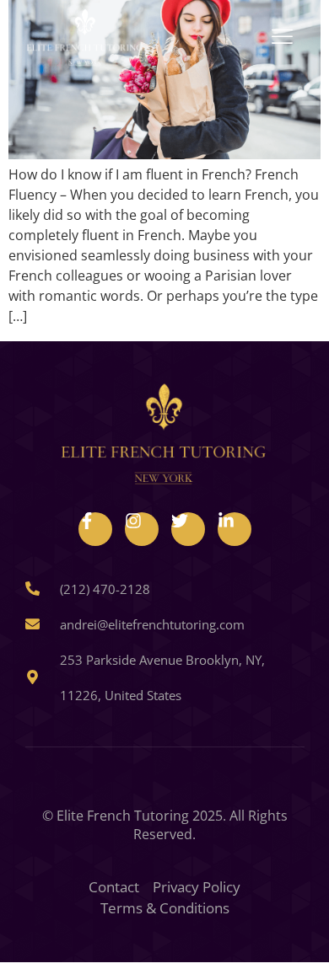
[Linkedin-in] (234, 529)
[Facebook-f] (95, 529)
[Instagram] (142, 529)
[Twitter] (188, 529)
